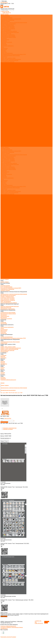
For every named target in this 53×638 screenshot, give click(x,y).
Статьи (2, 74)
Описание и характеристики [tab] (9, 428)
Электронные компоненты (7, 45)
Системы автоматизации (6, 53)
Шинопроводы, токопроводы (8, 34)
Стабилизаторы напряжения (7, 20)
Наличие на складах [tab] (8, 429)
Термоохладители (5, 39)
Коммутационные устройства (8, 28)
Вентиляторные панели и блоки (8, 37)
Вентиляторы (4, 41)
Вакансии (3, 66)
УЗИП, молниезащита (6, 30)
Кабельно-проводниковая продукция (10, 32)
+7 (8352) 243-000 (5, 11)
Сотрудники (3, 67)
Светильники (4, 44)
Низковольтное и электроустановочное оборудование (14, 22)
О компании (3, 131)
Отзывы (3, 76)
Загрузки (3, 135)
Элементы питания (5, 21)
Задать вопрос (4, 616)
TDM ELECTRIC (7, 418)
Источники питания (5, 16)
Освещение (3, 43)
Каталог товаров (5, 82)
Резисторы (3, 50)
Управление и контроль (6, 42)
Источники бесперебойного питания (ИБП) (11, 19)
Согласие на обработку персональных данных (12, 627)
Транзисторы (4, 52)
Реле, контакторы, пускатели (7, 27)
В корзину (13, 636)
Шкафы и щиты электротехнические (9, 60)
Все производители (5, 64)
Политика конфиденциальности (8, 80)
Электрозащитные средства (7, 61)
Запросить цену (4, 422)
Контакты (3, 143)
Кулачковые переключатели (7, 26)
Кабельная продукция (6, 33)
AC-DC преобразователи (6, 17)
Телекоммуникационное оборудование (10, 55)
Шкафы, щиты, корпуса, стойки (8, 58)
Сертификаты (4, 71)
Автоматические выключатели (8, 23)
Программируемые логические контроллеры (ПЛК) (13, 54)
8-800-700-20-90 (7, 12)
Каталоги (3, 70)
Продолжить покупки (6, 636)
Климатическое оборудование (8, 36)
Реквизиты (3, 78)
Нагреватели (4, 38)
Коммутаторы (4, 56)
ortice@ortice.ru (4, 2)
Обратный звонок (46, 622)
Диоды (2, 47)
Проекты (3, 141)
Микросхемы (4, 49)
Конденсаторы (4, 48)
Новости (3, 138)
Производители (4, 130)
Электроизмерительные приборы (9, 31)
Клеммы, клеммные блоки (7, 25)
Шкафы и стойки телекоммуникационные (11, 59)
